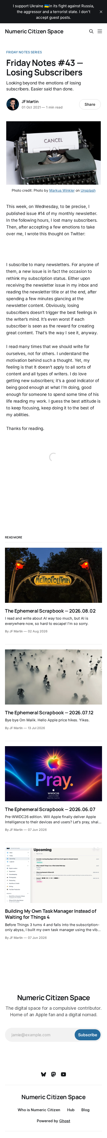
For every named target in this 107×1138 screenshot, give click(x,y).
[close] (101, 12)
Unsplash (88, 190)
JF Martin (30, 101)
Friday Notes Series (24, 52)
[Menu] (100, 31)
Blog (85, 1109)
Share (90, 104)
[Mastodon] (53, 1074)
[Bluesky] (43, 1074)
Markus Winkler (62, 190)
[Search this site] (91, 31)
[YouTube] (63, 1074)
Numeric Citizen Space (34, 31)
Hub (70, 1109)
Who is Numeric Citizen (39, 1109)
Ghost (64, 1120)
